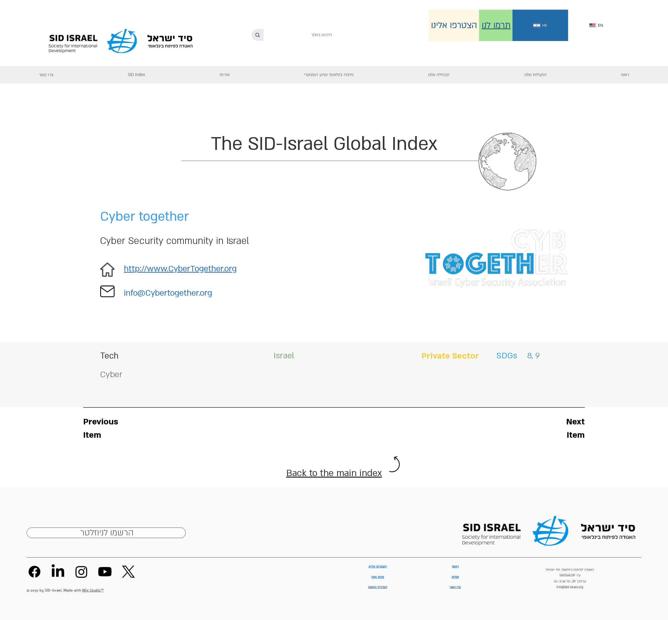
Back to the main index (334, 473)
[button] (535, 75)
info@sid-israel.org (570, 587)
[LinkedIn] (58, 572)
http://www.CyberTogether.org (180, 268)
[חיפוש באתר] (258, 35)
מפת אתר (377, 577)
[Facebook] (34, 572)
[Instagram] (81, 572)
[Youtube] (105, 572)
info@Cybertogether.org (168, 293)
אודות (455, 577)
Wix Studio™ (93, 590)
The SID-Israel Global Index (324, 144)
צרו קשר (455, 587)
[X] (128, 572)
